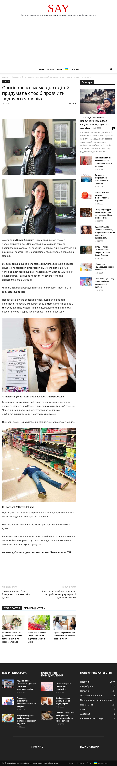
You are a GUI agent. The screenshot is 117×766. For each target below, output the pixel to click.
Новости (15, 77)
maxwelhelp (85, 128)
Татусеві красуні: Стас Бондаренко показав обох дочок (16, 594)
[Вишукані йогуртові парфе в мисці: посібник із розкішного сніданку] (8, 718)
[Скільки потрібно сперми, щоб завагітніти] (47, 686)
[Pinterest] (19, 111)
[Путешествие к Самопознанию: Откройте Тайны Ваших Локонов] (86, 250)
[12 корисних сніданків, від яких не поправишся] (86, 267)
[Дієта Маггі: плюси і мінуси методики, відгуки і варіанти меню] (39, 622)
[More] (33, 111)
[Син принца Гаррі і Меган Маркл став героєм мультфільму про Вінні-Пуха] (86, 212)
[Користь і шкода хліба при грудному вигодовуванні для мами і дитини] (47, 715)
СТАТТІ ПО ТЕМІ (12, 608)
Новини (51, 69)
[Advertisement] (58, 42)
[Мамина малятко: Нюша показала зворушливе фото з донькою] (86, 160)
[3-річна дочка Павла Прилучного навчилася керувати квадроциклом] (97, 101)
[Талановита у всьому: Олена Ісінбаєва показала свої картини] (86, 281)
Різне (59, 69)
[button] (111, 69)
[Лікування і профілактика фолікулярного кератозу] (86, 178)
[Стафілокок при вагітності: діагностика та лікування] (86, 195)
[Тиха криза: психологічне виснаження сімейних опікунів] (8, 701)
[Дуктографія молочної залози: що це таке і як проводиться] (64, 622)
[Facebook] (5, 111)
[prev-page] (4, 648)
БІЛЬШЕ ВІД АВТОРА (34, 608)
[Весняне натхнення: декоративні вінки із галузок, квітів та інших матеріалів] (13, 622)
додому (5, 77)
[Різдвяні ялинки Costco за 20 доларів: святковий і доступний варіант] (8, 684)
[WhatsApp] (26, 111)
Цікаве (41, 69)
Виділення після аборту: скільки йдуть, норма (63, 701)
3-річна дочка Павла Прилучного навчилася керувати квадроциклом (94, 121)
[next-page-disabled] (9, 648)
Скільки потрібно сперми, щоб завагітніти (63, 686)
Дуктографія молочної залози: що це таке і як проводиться (64, 636)
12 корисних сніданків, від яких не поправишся (104, 267)
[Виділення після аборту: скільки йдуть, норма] (47, 701)
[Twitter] (12, 111)
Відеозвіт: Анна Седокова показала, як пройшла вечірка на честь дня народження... (105, 232)
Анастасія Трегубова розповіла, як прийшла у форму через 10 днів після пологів (59, 594)
